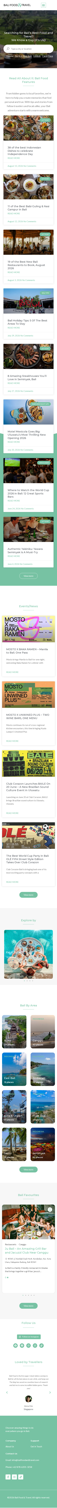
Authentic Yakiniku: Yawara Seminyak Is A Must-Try (25, 550)
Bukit (7, 1040)
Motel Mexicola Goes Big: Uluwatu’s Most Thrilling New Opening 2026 (27, 435)
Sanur (8, 1153)
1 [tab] (24, 980)
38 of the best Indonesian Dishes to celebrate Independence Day (24, 151)
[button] (43, 5)
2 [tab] (27, 980)
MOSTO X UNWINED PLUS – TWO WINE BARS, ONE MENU (27, 716)
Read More (14, 158)
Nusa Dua (39, 1115)
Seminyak (39, 1153)
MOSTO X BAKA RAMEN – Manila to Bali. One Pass (27, 651)
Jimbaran (39, 1078)
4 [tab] (32, 980)
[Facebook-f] (8, 1476)
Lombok (37, 56)
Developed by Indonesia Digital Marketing (28, 1501)
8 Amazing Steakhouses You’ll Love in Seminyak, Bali (27, 378)
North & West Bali (23, 56)
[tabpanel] (28, 954)
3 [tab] (29, 980)
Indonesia (9, 1019)
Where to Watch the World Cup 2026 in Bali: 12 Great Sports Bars (28, 493)
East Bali (9, 1078)
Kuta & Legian (13, 1115)
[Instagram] (28, 1345)
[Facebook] (15, 1345)
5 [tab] (34, 1295)
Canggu (38, 1040)
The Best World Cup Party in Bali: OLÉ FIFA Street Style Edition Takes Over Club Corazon (27, 859)
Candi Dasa (47, 56)
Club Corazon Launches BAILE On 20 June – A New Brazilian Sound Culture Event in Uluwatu (28, 787)
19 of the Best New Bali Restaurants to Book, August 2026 (26, 265)
